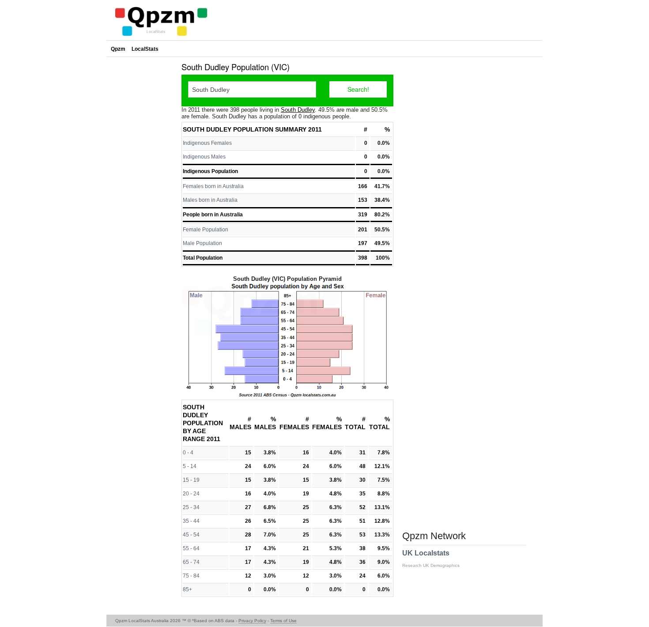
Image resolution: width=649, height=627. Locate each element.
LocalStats (145, 49)
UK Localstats (431, 558)
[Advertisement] (141, 191)
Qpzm (118, 49)
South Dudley (298, 109)
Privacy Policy (252, 620)
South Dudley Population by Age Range (203, 423)
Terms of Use (283, 620)
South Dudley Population (228, 129)
